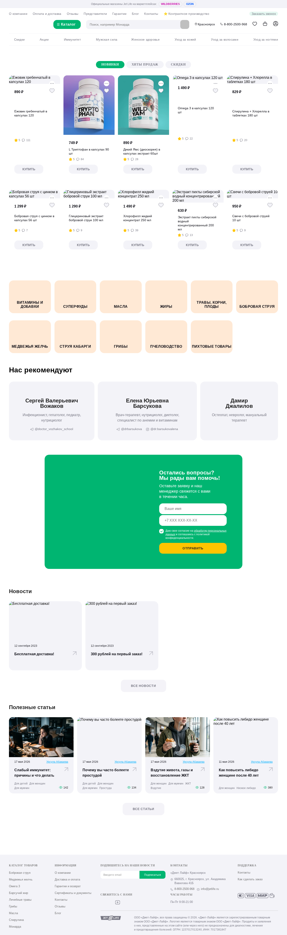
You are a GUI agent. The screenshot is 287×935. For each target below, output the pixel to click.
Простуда (105, 788)
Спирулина (16, 920)
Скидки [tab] (178, 64)
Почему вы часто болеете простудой (106, 772)
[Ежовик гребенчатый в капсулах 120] (34, 79)
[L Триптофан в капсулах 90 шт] (89, 105)
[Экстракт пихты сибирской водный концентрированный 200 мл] (198, 196)
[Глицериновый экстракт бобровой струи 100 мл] (89, 194)
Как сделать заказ (250, 879)
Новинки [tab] (110, 64)
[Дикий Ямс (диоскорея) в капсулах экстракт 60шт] (143, 105)
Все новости (143, 686)
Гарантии (119, 13)
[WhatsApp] (132, 902)
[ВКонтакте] (102, 902)
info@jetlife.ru (210, 889)
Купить (28, 169)
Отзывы (72, 13)
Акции (44, 39)
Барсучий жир (18, 893)
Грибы (13, 906)
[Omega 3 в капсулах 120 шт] (198, 77)
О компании (18, 13)
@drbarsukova (131, 429)
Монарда (15, 926)
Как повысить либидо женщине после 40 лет (239, 772)
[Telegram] (125, 902)
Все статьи (143, 809)
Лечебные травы (20, 899)
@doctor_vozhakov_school (54, 429)
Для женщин (37, 783)
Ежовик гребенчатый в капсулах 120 (30, 113)
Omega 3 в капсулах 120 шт (196, 110)
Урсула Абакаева (57, 761)
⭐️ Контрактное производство (186, 13)
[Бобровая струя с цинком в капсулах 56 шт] (34, 194)
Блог (135, 13)
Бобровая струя (19, 872)
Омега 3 (14, 886)
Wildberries (170, 4)
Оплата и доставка (47, 13)
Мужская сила (106, 39)
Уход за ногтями (265, 39)
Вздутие (156, 788)
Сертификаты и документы (73, 893)
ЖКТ (188, 783)
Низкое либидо (246, 788)
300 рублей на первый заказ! (116, 654)
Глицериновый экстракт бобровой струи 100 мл (86, 218)
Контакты (151, 13)
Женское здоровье (145, 39)
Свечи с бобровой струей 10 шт (251, 218)
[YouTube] (117, 902)
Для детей (21, 783)
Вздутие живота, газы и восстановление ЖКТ (172, 772)
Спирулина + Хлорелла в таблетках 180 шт (250, 113)
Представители (95, 13)
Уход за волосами (224, 39)
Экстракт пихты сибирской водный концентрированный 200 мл (197, 223)
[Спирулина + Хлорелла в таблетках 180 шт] (252, 79)
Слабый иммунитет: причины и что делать (34, 772)
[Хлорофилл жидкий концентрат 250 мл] (143, 194)
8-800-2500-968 (235, 24)
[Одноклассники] (110, 902)
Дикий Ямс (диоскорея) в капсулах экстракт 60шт (141, 151)
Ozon (190, 4)
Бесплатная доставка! (34, 654)
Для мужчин (21, 788)
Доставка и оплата (67, 879)
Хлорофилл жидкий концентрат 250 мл (137, 218)
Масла (13, 913)
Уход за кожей (185, 39)
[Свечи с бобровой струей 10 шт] (252, 194)
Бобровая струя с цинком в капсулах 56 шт (34, 218)
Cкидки (19, 39)
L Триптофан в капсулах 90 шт (89, 151)
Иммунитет (72, 39)
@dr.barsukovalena (164, 429)
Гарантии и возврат (68, 886)
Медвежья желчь (21, 879)
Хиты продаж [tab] (145, 64)
